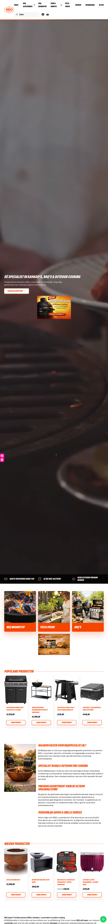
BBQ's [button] (16, 5)
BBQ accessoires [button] (27, 5)
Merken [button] (78, 5)
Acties (101, 5)
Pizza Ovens (67, 5)
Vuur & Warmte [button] (54, 5)
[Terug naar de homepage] (9, 9)
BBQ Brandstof (42, 5)
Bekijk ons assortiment (15, 291)
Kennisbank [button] (90, 5)
